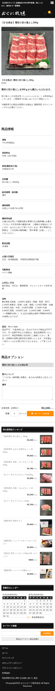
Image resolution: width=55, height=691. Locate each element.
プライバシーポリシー (12, 668)
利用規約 (6, 673)
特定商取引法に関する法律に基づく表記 (20, 678)
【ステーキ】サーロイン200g (16, 501)
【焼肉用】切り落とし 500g (15, 436)
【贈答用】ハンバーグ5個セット (17, 570)
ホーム (5, 648)
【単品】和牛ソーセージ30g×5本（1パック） (20, 554)
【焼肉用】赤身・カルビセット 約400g (18, 489)
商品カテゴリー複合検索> (27, 639)
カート (5, 653)
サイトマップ (8, 658)
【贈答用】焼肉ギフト (13, 521)
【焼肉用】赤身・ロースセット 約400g (18, 463)
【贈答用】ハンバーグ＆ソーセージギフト (19, 542)
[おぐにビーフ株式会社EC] (13, 13)
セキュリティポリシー (12, 663)
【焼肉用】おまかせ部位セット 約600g (18, 450)
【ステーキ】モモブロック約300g (18, 475)
